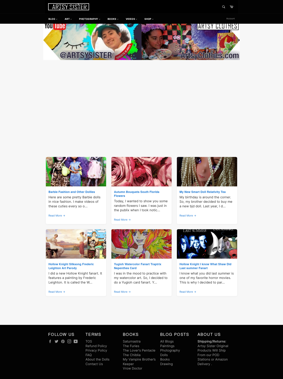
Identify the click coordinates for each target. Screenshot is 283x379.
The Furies (131, 346)
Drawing (166, 364)
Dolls (164, 355)
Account (230, 18)
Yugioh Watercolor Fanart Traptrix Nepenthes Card (137, 266)
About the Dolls (97, 359)
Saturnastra (132, 341)
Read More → (56, 215)
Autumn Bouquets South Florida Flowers (136, 194)
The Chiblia (132, 355)
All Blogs (167, 341)
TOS (88, 341)
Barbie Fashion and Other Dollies (71, 192)
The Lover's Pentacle (139, 350)
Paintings (167, 346)
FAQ (88, 355)
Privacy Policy (96, 350)
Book (164, 359)
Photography (170, 350)
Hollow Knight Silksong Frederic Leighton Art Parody (71, 266)
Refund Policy (96, 346)
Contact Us (94, 364)
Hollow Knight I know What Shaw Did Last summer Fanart (205, 266)
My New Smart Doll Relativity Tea (202, 192)
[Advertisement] (141, 85)
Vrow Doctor (132, 368)
